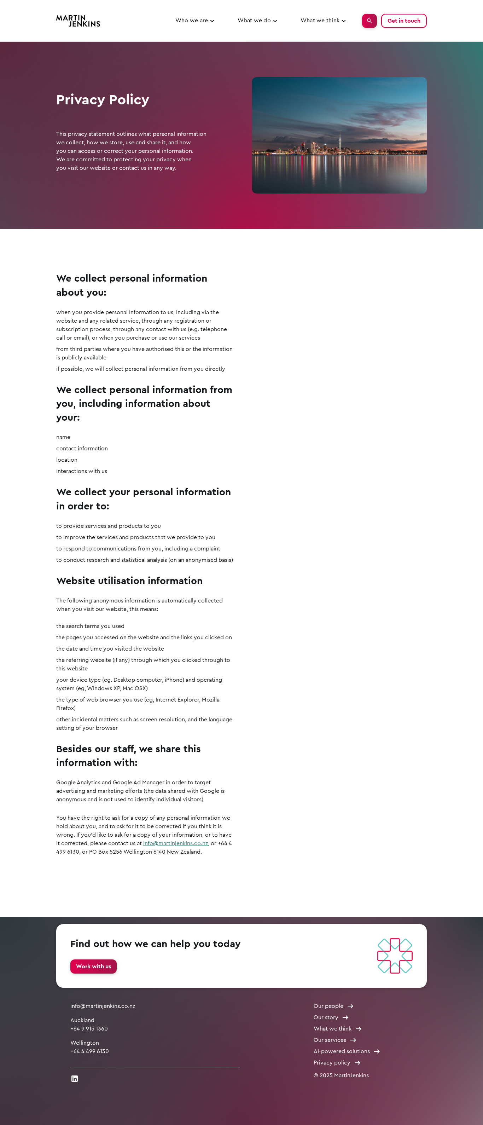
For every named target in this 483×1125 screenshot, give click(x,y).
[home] (78, 21)
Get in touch (404, 21)
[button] (195, 20)
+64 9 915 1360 (89, 1029)
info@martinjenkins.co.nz (175, 843)
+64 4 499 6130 (89, 1051)
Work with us (93, 966)
